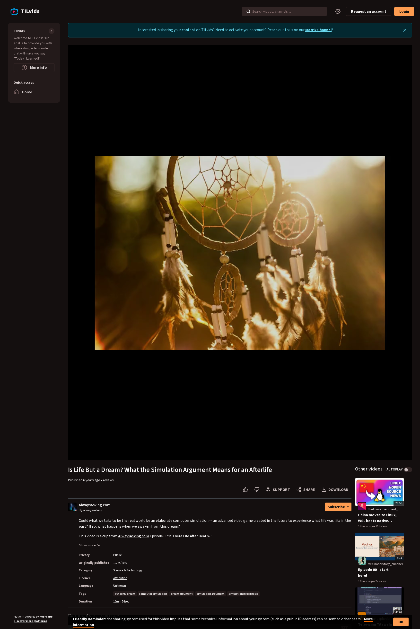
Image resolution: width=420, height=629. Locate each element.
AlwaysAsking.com (95, 505)
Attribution (120, 578)
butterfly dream (125, 594)
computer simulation (153, 594)
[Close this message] (405, 30)
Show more (87, 545)
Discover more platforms (30, 621)
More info (38, 67)
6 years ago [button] (92, 480)
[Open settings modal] (338, 11)
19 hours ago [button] (366, 581)
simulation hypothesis (243, 594)
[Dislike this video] (256, 490)
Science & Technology (127, 570)
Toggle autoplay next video (408, 469)
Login (404, 11)
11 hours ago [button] (366, 526)
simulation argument (211, 594)
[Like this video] (245, 490)
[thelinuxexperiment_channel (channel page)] (362, 506)
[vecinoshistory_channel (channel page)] (362, 561)
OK (400, 622)
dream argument (182, 594)
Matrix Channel (318, 30)
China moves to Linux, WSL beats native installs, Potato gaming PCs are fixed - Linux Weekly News (377, 518)
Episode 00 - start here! (373, 572)
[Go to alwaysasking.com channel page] (74, 509)
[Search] (248, 11)
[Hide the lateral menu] (51, 31)
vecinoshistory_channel (385, 564)
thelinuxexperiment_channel (388, 509)
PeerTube (45, 617)
